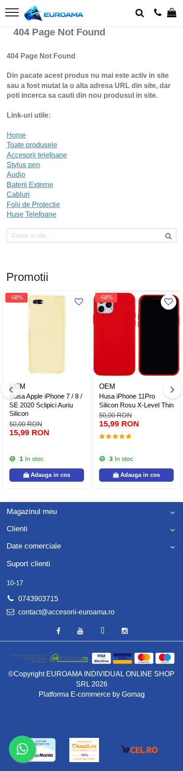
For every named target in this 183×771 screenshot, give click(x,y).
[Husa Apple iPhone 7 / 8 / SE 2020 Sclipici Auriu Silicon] (46, 334)
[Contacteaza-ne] (158, 13)
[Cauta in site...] (139, 13)
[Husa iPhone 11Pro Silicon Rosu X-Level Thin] (136, 334)
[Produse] (12, 13)
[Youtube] (80, 631)
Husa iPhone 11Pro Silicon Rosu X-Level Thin (136, 400)
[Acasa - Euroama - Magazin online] (54, 13)
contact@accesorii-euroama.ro (65, 612)
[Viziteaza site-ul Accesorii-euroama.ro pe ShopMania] (40, 750)
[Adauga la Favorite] (79, 302)
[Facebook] (58, 631)
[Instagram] (125, 631)
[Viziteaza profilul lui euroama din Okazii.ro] (84, 750)
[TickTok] (102, 631)
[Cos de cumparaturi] (171, 13)
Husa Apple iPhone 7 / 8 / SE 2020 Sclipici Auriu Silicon (45, 404)
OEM (107, 386)
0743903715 (37, 598)
